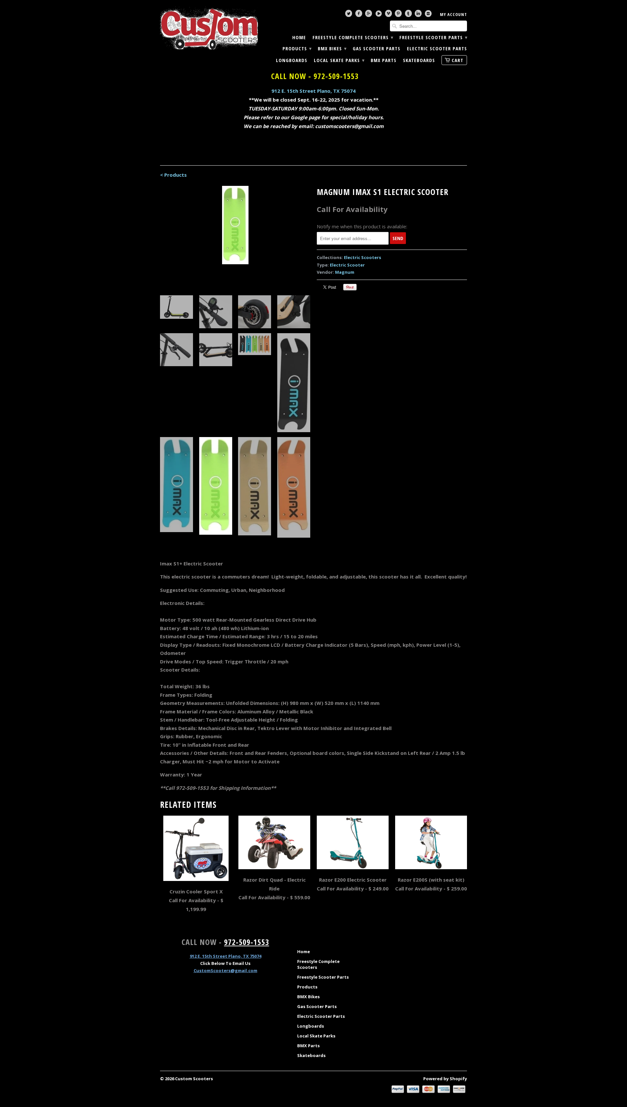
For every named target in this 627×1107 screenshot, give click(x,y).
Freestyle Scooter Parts (433, 37)
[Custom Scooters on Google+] (369, 15)
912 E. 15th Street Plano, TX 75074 (313, 91)
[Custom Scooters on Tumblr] (409, 15)
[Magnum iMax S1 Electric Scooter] (235, 225)
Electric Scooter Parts (437, 48)
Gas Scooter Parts (376, 48)
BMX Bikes (332, 48)
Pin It (350, 287)
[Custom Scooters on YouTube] (379, 15)
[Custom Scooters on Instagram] (429, 15)
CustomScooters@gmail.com (225, 970)
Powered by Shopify (445, 1079)
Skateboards (419, 60)
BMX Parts (383, 60)
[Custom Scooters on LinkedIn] (419, 15)
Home (299, 37)
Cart (457, 60)
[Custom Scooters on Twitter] (349, 15)
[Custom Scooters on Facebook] (359, 15)
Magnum (344, 272)
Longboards (291, 60)
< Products (173, 174)
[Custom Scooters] (209, 28)
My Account (453, 14)
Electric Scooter (347, 265)
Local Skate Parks (339, 60)
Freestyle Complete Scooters (353, 37)
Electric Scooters (362, 257)
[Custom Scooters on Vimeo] (389, 15)
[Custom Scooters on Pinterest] (399, 15)
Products (296, 48)
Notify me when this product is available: (362, 226)
